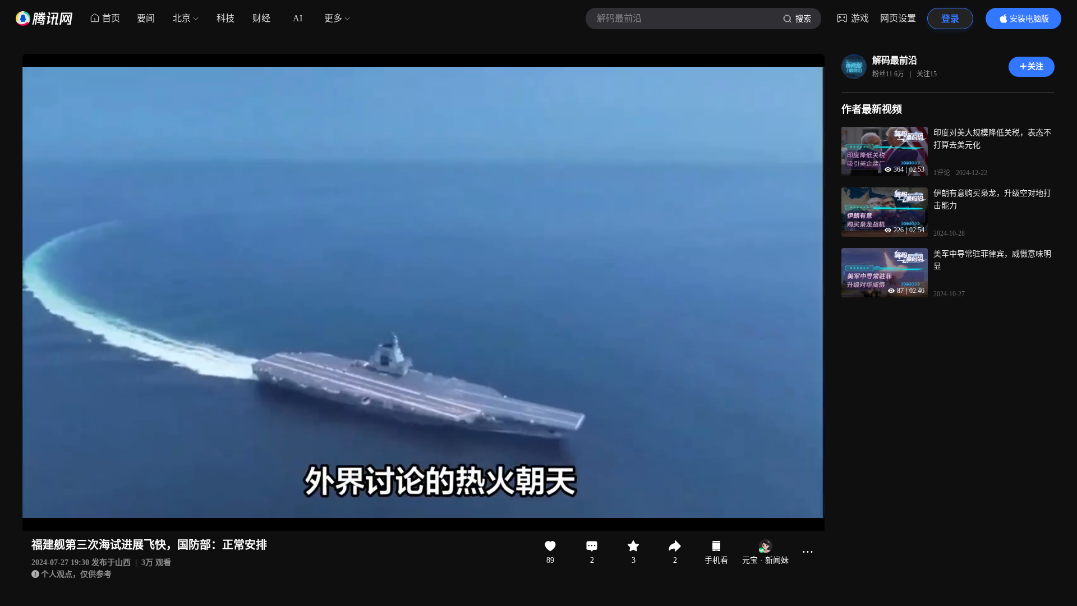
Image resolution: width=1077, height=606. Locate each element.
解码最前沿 (894, 60)
